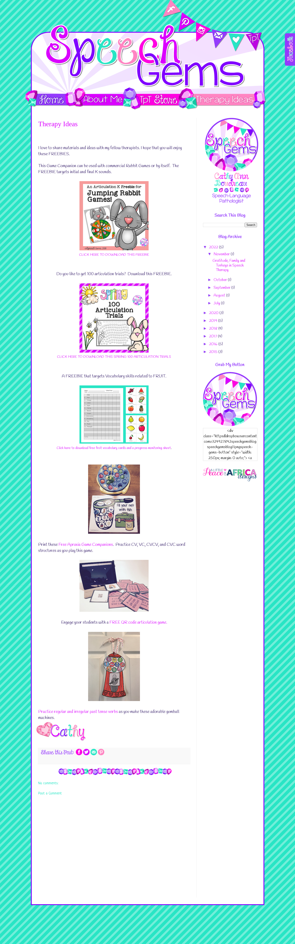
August (220, 295)
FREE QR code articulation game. (138, 622)
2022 (214, 247)
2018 (213, 328)
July (217, 303)
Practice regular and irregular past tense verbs (78, 712)
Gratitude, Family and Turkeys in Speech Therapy (229, 265)
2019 (213, 320)
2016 (213, 344)
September (222, 287)
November (222, 254)
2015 (213, 352)
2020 (214, 313)
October (221, 280)
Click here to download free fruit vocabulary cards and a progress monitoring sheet (114, 448)
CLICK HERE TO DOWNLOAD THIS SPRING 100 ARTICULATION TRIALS (114, 357)
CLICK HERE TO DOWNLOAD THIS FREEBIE (114, 254)
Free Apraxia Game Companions (86, 545)
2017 (213, 336)
